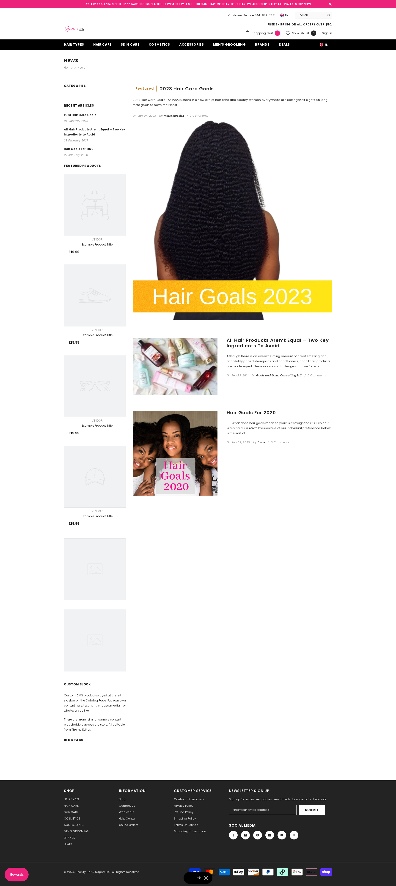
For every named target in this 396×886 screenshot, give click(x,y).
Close (330, 4)
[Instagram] (245, 835)
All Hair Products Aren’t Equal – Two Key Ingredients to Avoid (278, 342)
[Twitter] (294, 835)
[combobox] (310, 15)
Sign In (327, 33)
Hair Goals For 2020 (251, 412)
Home (68, 67)
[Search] (313, 15)
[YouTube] (282, 835)
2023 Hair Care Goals (174, 89)
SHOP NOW (303, 4)
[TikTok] (269, 835)
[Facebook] (233, 835)
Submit (312, 810)
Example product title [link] (97, 244)
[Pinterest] (257, 835)
